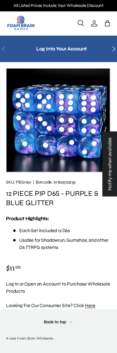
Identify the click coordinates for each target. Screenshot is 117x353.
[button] (107, 23)
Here (90, 305)
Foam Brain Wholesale (35, 338)
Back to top (55, 322)
